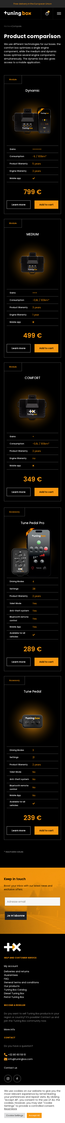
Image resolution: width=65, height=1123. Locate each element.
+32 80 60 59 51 (17, 1054)
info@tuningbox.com (20, 1059)
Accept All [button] (34, 1115)
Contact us (10, 1067)
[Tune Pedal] (33, 722)
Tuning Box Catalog (15, 989)
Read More (10, 1108)
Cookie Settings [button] (14, 1115)
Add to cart (46, 204)
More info (9, 1029)
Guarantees (11, 975)
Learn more (19, 204)
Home (7, 26)
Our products (12, 986)
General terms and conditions (21, 982)
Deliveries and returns (16, 971)
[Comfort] (33, 408)
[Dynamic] (33, 121)
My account (11, 966)
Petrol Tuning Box (14, 997)
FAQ (6, 978)
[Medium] (33, 264)
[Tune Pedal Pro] (33, 553)
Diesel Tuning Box (14, 993)
